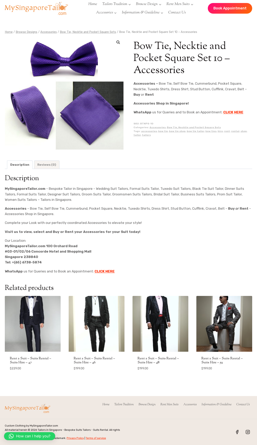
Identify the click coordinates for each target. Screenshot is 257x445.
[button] (118, 42)
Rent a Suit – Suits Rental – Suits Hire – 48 (158, 360)
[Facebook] (237, 432)
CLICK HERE (105, 271)
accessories (149, 131)
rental (235, 131)
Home (92, 4)
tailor (137, 135)
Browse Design (147, 404)
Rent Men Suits (169, 404)
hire (220, 131)
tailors (146, 135)
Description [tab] (19, 165)
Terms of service (96, 438)
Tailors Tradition (124, 404)
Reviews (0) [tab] (46, 165)
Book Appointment (230, 8)
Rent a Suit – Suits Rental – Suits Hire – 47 (30, 360)
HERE (238, 112)
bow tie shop (177, 131)
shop (244, 131)
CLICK (228, 112)
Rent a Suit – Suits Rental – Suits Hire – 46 (94, 360)
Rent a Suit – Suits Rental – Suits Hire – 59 (222, 360)
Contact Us (177, 12)
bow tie (163, 131)
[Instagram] (247, 432)
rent (227, 131)
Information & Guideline (217, 404)
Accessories (158, 127)
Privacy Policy (75, 438)
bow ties (210, 131)
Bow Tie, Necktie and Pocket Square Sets (194, 127)
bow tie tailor (195, 131)
